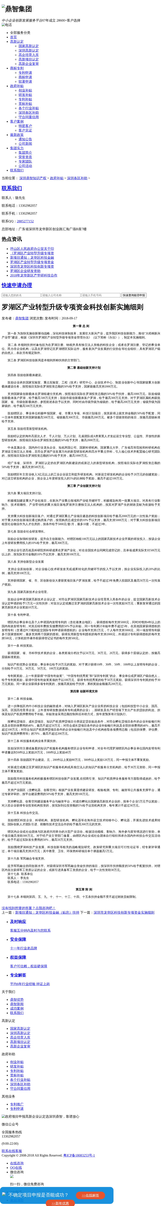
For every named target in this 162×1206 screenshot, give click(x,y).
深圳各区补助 (29, 112)
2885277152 (25, 221)
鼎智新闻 (17, 1004)
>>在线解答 (90, 1195)
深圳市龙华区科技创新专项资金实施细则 (124, 912)
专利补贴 (25, 99)
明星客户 (25, 126)
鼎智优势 (17, 999)
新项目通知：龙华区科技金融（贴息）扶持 (47, 912)
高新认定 (17, 41)
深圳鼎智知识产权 (32, 178)
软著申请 (25, 81)
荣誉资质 (25, 157)
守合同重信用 (29, 117)
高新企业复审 (29, 64)
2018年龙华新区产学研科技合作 (33, 275)
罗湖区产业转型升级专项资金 (32, 262)
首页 (13, 37)
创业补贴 (25, 90)
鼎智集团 (22, 318)
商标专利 (17, 68)
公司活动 (25, 166)
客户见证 (25, 130)
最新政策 (17, 135)
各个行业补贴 (29, 108)
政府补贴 (17, 86)
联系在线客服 (12, 1151)
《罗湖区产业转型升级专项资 (32, 253)
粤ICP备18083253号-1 (79, 1155)
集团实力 (17, 148)
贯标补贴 (25, 103)
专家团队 (25, 161)
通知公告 (25, 139)
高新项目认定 (29, 59)
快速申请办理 (17, 285)
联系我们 (17, 170)
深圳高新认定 (29, 50)
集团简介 (25, 152)
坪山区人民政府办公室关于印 (32, 249)
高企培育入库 (29, 55)
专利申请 (25, 72)
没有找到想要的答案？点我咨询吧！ (29, 908)
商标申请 (25, 77)
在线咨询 (17, 1163)
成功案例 (17, 1008)
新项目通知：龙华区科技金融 (32, 257)
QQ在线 (16, 1167)
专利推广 (17, 1104)
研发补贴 (25, 95)
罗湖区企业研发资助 (25, 271)
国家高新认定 (29, 46)
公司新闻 (25, 143)
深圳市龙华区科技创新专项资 (32, 266)
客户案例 (17, 121)
